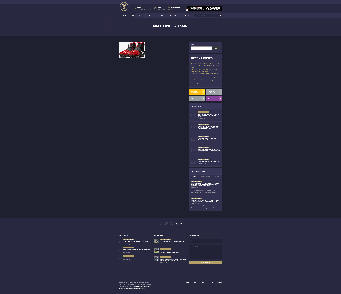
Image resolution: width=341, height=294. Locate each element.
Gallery (150, 15)
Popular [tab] (217, 176)
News (162, 15)
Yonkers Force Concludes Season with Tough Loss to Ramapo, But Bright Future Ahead (208, 128)
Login (221, 2)
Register (215, 2)
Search (193, 44)
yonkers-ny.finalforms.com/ (144, 9)
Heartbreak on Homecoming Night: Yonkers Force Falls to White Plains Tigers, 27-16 (209, 151)
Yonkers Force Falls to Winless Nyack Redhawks (207, 139)
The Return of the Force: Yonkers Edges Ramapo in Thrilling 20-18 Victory (208, 115)
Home (124, 15)
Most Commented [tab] (205, 176)
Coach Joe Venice (161, 9)
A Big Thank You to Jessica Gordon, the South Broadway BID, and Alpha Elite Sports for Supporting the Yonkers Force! (205, 65)
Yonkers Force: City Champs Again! (208, 161)
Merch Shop (173, 15)
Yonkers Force (136, 15)
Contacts (219, 282)
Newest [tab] (194, 176)
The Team (195, 282)
